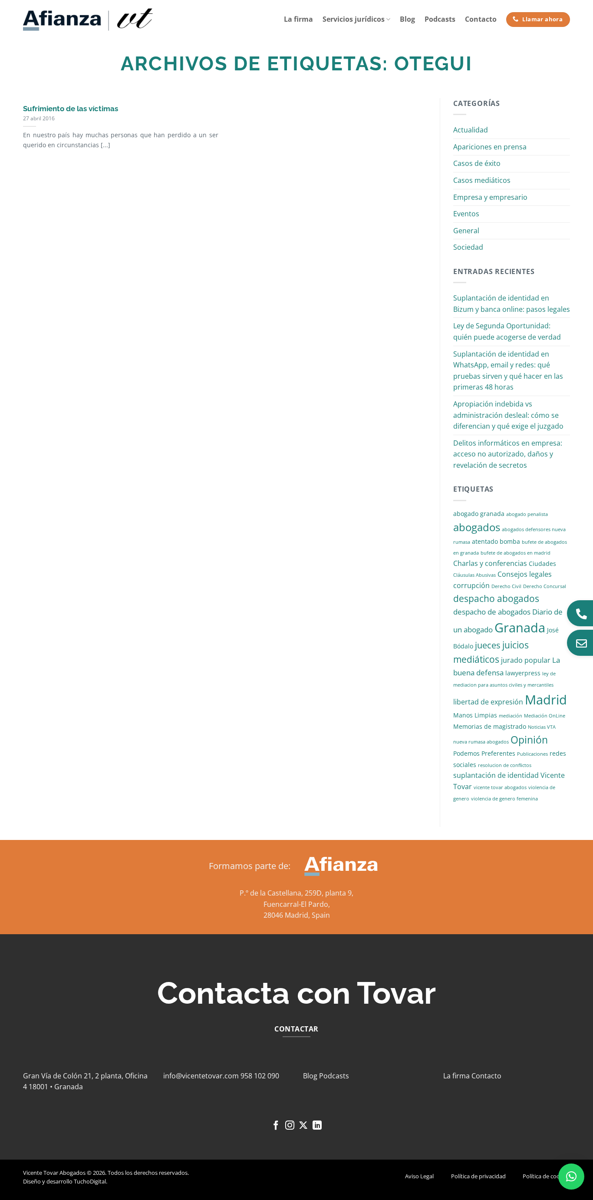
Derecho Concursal (544, 586)
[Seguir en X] (303, 1126)
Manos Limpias (475, 715)
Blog (407, 19)
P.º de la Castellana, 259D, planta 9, (296, 893)
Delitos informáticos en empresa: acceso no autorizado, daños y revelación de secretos (507, 454)
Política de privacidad (478, 1176)
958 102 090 (259, 1076)
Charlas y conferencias (490, 563)
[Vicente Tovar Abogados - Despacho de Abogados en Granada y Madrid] (88, 19)
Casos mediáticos (482, 180)
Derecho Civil (506, 586)
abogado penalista (527, 514)
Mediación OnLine (544, 716)
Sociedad (468, 247)
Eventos (466, 213)
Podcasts (440, 19)
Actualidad (470, 130)
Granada (519, 627)
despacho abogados (496, 598)
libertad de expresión (488, 702)
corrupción (471, 585)
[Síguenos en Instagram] (289, 1126)
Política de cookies (546, 1176)
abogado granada (478, 513)
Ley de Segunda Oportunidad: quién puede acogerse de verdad (507, 331)
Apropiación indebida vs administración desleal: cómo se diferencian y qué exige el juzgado (508, 415)
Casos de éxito (477, 163)
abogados (476, 527)
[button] (571, 1177)
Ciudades (542, 563)
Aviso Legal (419, 1176)
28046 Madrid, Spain (297, 915)
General (466, 230)
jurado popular (525, 660)
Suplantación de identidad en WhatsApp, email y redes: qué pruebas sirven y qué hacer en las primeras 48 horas (508, 370)
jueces (488, 645)
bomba (510, 541)
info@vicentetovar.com (201, 1076)
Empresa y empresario (490, 197)
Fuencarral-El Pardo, (297, 904)
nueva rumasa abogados (481, 742)
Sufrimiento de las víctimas (70, 108)
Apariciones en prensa (490, 147)
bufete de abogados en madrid (515, 553)
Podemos (466, 753)
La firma (298, 19)
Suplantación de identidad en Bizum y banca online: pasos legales (511, 303)
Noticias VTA (542, 727)
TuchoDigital (90, 1181)
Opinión (529, 740)
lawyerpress (522, 673)
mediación (510, 716)
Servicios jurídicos (354, 19)
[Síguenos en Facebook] (275, 1126)
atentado (485, 541)
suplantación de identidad (496, 775)
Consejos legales (524, 574)
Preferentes (498, 753)
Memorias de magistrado (489, 726)
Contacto (481, 19)
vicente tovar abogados (500, 787)
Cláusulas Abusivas (474, 575)
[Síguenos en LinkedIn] (317, 1126)
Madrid (546, 699)
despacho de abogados (491, 612)
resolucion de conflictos (504, 765)
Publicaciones (532, 754)
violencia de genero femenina (504, 799)
